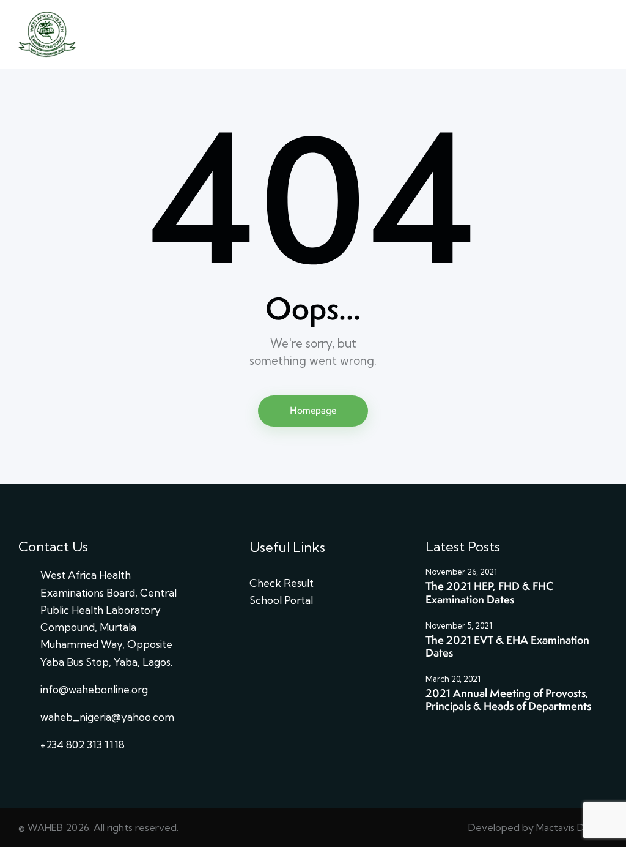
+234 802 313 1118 (82, 744)
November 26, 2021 (461, 571)
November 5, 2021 (458, 625)
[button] (604, 34)
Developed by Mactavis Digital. (537, 827)
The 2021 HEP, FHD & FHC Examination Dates (489, 593)
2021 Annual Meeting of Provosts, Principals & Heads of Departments (508, 700)
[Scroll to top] (593, 732)
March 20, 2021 (453, 679)
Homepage (313, 410)
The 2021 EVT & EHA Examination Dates (507, 646)
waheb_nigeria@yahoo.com (107, 717)
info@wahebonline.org (94, 689)
